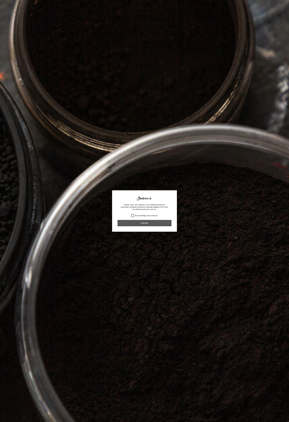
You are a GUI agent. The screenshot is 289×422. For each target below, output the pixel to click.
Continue (144, 223)
